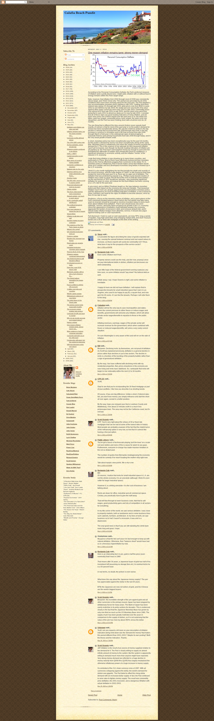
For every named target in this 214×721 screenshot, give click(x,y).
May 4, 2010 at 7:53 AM (105, 374)
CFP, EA (101, 379)
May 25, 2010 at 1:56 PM (105, 686)
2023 (68, 74)
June (69, 122)
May (69, 124)
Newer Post (92, 695)
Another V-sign (72, 178)
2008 (68, 361)
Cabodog (101, 305)
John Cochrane (71, 424)
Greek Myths (71, 214)
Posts (69, 55)
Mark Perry (70, 444)
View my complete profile (79, 374)
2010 (68, 105)
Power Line (70, 447)
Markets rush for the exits (75, 169)
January (70, 356)
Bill (99, 346)
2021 (68, 79)
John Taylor (70, 431)
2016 (68, 91)
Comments (70, 59)
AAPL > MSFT (72, 153)
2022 (68, 77)
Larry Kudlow (71, 437)
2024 (68, 72)
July (68, 120)
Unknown (101, 628)
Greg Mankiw (71, 417)
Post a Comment (96, 691)
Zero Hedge (70, 471)
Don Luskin (70, 407)
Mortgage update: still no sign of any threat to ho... (75, 274)
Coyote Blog (70, 404)
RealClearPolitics (72, 454)
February (70, 353)
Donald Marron (71, 410)
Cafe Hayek (70, 390)
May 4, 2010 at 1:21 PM (105, 592)
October (70, 113)
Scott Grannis (103, 419)
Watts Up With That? (73, 467)
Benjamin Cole (104, 252)
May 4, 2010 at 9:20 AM (105, 531)
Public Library (103, 440)
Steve (100, 234)
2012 (68, 101)
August (70, 117)
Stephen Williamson (73, 464)
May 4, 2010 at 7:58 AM (105, 414)
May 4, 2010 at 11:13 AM (105, 546)
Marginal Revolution (73, 441)
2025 (68, 70)
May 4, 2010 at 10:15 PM (105, 622)
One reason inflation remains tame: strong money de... (75, 327)
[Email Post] (112, 224)
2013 (68, 98)
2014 (68, 96)
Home (119, 695)
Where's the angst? (73, 229)
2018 (68, 86)
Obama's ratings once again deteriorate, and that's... (75, 174)
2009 (68, 358)
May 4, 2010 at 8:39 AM (105, 465)
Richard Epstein (72, 457)
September (71, 115)
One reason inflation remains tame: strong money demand (118, 52)
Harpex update (72, 322)
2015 (68, 94)
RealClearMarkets (72, 451)
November (71, 110)
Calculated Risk (72, 394)
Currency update (72, 236)
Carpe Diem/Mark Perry (74, 397)
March (69, 351)
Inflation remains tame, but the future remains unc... (76, 133)
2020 (68, 82)
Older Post (146, 695)
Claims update (72, 189)
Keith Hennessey (72, 434)
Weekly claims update (74, 293)
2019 (68, 84)
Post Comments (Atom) (108, 700)
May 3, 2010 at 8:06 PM (105, 247)
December (71, 108)
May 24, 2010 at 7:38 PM (105, 640)
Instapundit (70, 420)
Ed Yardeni (70, 414)
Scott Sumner (71, 461)
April (69, 349)
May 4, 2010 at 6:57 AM (105, 341)
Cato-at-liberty (71, 400)
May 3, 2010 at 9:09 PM (105, 300)
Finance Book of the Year (75, 252)
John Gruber (70, 427)
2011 (68, 103)
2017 (68, 89)
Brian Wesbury (71, 387)
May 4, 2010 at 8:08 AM (105, 435)
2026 (68, 67)
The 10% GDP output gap (76, 142)
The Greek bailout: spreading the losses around (75, 280)
